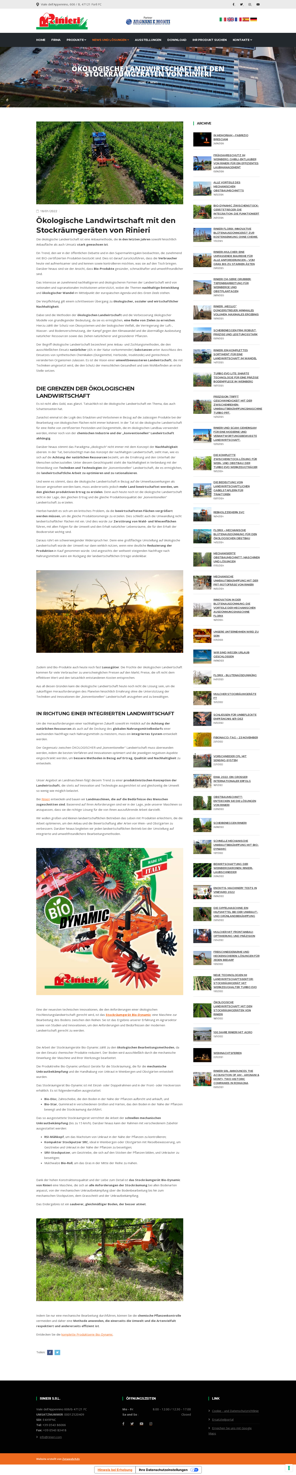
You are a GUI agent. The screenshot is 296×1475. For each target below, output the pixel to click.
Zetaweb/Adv (71, 1459)
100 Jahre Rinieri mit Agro (232, 1032)
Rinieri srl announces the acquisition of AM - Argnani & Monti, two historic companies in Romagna (236, 1077)
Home (40, 40)
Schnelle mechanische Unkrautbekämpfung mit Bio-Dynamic (236, 844)
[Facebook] (234, 4)
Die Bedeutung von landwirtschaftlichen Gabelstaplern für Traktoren (231, 488)
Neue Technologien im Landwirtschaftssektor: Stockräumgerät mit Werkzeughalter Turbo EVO (235, 981)
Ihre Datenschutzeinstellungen (163, 1470)
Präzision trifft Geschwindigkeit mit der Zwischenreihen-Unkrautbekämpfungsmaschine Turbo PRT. (237, 404)
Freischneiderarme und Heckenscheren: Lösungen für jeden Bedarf (236, 955)
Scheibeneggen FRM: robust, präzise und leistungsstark (235, 332)
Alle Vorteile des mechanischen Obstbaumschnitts (228, 186)
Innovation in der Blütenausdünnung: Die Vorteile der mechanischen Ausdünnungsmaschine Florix (234, 607)
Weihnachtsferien (227, 1053)
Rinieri (45, 799)
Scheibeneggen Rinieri (230, 822)
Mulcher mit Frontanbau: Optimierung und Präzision (234, 933)
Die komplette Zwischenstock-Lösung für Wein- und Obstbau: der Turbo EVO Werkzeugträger (235, 461)
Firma (56, 40)
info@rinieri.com (51, 1437)
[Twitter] (242, 4)
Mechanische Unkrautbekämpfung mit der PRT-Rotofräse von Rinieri (235, 580)
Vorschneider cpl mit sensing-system (230, 758)
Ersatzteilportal (223, 1419)
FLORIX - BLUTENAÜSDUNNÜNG (235, 675)
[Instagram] (250, 4)
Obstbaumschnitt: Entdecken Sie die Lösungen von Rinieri (234, 801)
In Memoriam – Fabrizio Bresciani (230, 137)
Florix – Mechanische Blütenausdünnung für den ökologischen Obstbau (235, 534)
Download (176, 40)
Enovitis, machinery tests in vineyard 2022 (235, 890)
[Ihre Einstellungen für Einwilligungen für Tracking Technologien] (289, 1468)
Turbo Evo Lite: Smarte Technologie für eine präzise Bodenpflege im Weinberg (235, 377)
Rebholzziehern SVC (228, 512)
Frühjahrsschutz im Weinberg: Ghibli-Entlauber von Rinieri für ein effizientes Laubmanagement (236, 161)
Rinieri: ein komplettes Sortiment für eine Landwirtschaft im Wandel (235, 354)
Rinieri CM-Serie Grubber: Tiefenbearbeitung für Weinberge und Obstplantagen (232, 285)
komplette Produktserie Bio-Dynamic (87, 1334)
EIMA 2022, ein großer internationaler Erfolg (232, 779)
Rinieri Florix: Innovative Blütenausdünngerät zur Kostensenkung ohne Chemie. (235, 232)
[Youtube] (258, 4)
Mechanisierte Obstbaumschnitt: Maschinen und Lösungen (236, 557)
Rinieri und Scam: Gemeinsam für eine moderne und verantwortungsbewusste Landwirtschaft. (235, 433)
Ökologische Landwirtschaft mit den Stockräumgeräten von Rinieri (232, 1008)
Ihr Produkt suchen (210, 40)
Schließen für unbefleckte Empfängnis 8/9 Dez (235, 716)
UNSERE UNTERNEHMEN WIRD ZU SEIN (236, 633)
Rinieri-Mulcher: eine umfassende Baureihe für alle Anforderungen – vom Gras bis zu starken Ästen (234, 258)
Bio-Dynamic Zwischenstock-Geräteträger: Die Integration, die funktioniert (236, 209)
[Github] (151, 1423)
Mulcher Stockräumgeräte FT (234, 696)
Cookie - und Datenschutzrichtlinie (235, 1411)
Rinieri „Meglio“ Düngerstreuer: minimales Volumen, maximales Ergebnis (236, 310)
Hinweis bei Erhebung (115, 1470)
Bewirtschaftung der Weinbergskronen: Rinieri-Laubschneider (233, 868)
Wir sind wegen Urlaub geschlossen (231, 654)
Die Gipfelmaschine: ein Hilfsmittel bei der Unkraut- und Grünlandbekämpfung (235, 912)
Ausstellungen (148, 40)
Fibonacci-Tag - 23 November (235, 737)
